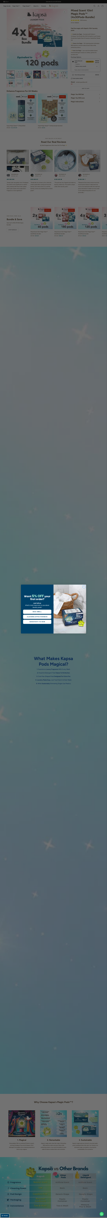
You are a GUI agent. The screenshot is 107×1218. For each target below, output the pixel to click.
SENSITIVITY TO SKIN (37, 621)
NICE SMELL (37, 611)
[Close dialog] (84, 586)
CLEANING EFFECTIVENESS (37, 616)
